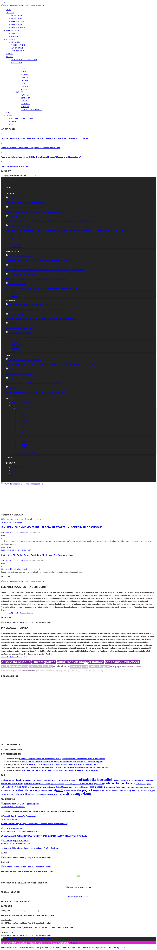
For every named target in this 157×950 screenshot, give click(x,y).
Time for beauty (14, 30)
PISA (23, 83)
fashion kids (73, 787)
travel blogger (58, 794)
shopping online (118, 666)
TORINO (24, 86)
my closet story (29, 671)
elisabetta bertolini (16, 662)
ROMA (23, 71)
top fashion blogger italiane (77, 671)
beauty (38, 780)
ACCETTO (109, 948)
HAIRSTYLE (16, 33)
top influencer (41, 794)
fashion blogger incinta (73, 784)
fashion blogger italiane (85, 662)
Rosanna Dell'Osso (70, 790)
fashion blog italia (79, 666)
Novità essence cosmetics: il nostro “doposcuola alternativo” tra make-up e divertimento (45, 270)
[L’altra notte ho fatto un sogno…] (10, 369)
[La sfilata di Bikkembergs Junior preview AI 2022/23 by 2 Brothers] (14, 841)
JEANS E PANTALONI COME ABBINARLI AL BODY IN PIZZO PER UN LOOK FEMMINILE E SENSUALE (51, 527)
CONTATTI (11, 115)
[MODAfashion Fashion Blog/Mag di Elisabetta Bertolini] (23, 5)
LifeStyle (21, 807)
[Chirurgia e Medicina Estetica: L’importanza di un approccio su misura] (22, 274)
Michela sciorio (7, 790)
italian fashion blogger (125, 787)
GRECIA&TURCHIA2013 (31, 110)
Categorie (5, 911)
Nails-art (16, 36)
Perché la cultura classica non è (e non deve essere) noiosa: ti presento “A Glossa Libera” (41, 157)
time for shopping (96, 671)
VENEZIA (25, 77)
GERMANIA (25, 98)
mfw (154, 787)
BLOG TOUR (16, 63)
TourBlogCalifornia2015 (24, 60)
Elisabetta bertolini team (144, 780)
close (3, 2)
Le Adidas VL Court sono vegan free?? (22, 328)
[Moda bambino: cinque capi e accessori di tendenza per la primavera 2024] (18, 816)
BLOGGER (4, 550)
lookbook (149, 787)
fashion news (84, 787)
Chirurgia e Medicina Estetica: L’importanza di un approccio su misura (36, 279)
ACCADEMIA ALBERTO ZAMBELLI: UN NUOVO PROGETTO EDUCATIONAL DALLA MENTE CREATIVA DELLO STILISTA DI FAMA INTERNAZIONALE (66, 231)
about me (31, 780)
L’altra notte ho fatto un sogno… (15, 166)
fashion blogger (99, 666)
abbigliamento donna (14, 666)
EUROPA (19, 92)
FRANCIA (25, 95)
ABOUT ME (5, 831)
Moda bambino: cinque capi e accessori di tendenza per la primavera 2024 (34, 824)
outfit (61, 662)
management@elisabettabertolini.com (17, 613)
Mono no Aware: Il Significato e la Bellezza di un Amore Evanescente (36, 392)
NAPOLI (24, 89)
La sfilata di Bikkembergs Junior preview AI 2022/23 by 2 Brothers (30, 848)
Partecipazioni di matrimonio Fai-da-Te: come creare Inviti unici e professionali (41, 319)
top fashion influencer (122, 662)
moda (130, 666)
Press (9, 113)
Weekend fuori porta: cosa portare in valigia (25, 203)
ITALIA (19, 66)
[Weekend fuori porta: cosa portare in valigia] (13, 198)
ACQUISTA (15, 42)
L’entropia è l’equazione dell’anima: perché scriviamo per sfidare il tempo (39, 383)
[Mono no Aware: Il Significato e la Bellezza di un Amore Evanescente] (11, 388)
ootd (32, 666)
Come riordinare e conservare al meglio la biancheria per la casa (30, 148)
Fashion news (18, 27)
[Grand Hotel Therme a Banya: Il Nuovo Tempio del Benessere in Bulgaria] (19, 256)
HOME (8, 10)
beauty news (46, 780)
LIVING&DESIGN (18, 51)
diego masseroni (71, 780)
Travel (9, 57)
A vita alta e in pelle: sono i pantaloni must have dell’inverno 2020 (37, 555)
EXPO (23, 68)
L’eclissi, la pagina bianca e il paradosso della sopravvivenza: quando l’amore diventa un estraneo (44, 138)
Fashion (4, 522)
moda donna (61, 666)
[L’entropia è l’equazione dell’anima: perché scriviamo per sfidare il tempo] (10, 378)
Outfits (10, 13)
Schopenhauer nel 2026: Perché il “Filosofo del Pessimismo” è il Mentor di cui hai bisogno (61, 770)
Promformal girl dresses (78, 897)
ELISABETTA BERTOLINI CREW (124, 780)
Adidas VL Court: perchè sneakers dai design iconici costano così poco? (37, 212)
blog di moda (57, 780)
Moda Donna (17, 16)
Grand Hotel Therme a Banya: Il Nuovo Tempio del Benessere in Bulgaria (38, 260)
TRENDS (19, 522)
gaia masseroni (42, 671)
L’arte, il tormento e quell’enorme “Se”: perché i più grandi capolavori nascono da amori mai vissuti (66, 767)
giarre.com (110, 787)
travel (49, 794)
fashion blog (44, 666)
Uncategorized (44, 662)
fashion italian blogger (58, 787)
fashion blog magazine (57, 671)
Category (4, 176)
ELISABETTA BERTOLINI (22, 118)
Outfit (29, 550)
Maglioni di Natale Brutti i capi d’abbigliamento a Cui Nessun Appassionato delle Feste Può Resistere (50, 221)
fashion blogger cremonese (53, 784)
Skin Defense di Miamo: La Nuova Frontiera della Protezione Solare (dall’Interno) (41, 288)
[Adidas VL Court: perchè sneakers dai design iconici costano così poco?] (18, 207)
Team (13, 121)
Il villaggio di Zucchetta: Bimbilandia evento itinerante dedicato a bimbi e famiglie (37, 811)
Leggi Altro (6, 547)
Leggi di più (119, 948)
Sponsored (99, 790)
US (12, 124)
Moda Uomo (17, 18)
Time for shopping (111, 790)
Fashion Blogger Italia (12, 670)
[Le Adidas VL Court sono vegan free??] (13, 323)
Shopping (11, 39)
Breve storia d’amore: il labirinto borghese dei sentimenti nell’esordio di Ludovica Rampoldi (62, 762)
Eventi (9, 54)
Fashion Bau (17, 24)
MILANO (24, 74)
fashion (137, 666)
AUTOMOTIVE (17, 48)
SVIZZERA (25, 104)
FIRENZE (24, 80)
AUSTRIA (25, 101)
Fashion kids (17, 21)
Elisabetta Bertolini (11, 532)
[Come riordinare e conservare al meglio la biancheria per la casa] (27, 305)
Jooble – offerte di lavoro (12, 749)
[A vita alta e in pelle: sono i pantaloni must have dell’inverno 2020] (20, 569)
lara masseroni (140, 787)
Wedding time (18, 45)
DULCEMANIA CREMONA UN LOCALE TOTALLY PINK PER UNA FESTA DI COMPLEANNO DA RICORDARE (44, 836)
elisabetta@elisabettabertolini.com (16, 657)
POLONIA (25, 107)
